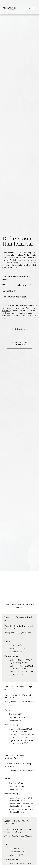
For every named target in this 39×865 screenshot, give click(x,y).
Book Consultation (19, 329)
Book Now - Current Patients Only (19, 343)
